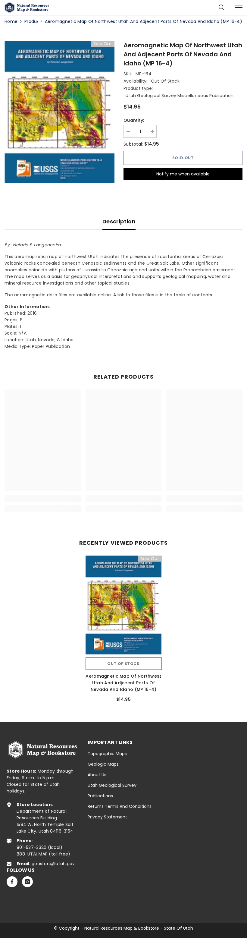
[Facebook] (12, 881)
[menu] (238, 7)
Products (31, 21)
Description (119, 221)
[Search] (221, 7)
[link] (43, 498)
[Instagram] (27, 881)
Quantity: (134, 120)
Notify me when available (183, 174)
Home (11, 21)
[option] (59, 112)
